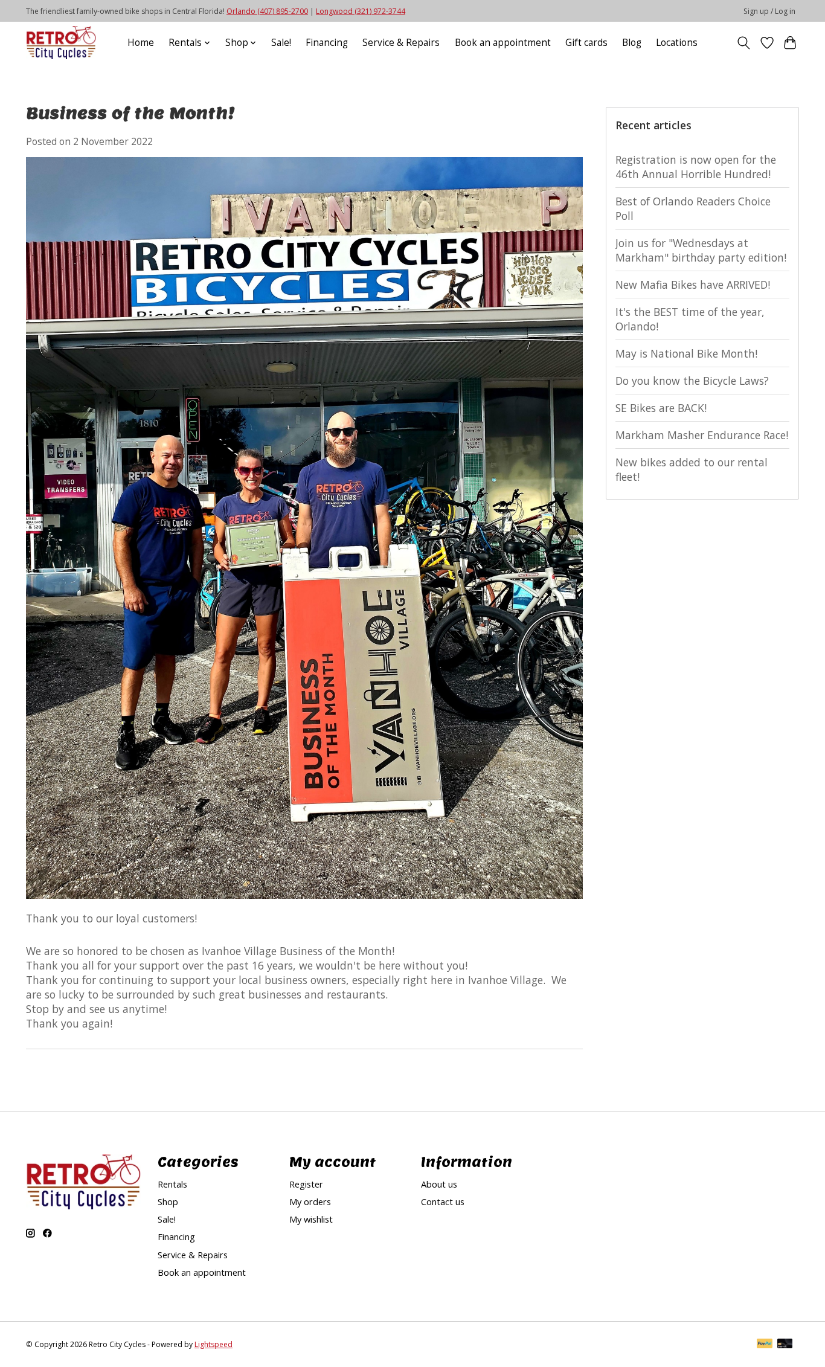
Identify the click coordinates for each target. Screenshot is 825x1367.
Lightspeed (213, 1344)
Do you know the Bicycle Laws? (692, 380)
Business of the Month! (130, 113)
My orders (310, 1201)
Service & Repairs (401, 42)
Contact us (442, 1201)
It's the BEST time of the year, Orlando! (690, 318)
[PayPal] (764, 1345)
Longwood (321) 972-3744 (360, 11)
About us (439, 1184)
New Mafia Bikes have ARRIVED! (692, 284)
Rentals (172, 1184)
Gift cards (586, 42)
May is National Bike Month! (686, 353)
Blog (631, 42)
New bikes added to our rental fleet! (691, 469)
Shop (168, 1201)
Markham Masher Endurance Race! (701, 435)
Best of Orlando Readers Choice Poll (693, 208)
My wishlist (311, 1219)
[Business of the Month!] (304, 903)
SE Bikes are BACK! (661, 407)
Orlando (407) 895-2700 (267, 11)
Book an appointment (503, 42)
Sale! (281, 42)
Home (140, 42)
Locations (677, 42)
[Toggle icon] (744, 43)
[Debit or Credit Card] (785, 1345)
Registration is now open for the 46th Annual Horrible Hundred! (695, 166)
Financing (327, 42)
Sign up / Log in (769, 11)
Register (306, 1184)
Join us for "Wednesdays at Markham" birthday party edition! (700, 250)
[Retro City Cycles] (61, 42)
